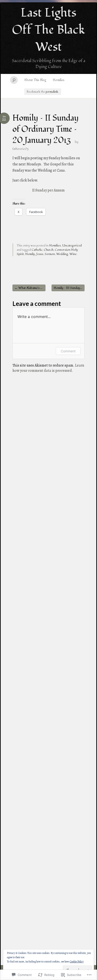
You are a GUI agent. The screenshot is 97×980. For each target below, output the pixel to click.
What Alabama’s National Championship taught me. (30, 288)
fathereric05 (20, 149)
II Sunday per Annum (48, 190)
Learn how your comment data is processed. (48, 368)
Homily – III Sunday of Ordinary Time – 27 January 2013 (69, 288)
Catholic (37, 250)
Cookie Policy (77, 961)
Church (48, 250)
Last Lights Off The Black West (48, 29)
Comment (68, 351)
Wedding (62, 254)
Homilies (59, 80)
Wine (73, 254)
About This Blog (35, 80)
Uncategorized (72, 245)
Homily (30, 254)
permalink (52, 92)
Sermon (50, 254)
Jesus (39, 254)
